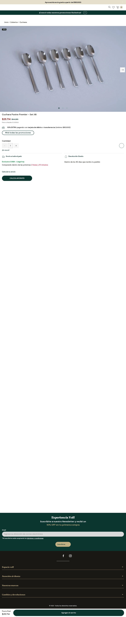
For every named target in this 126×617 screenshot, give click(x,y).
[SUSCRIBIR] (63, 537)
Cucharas (23, 22)
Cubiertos (14, 22)
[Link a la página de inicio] (6, 22)
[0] (117, 8)
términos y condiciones (35, 532)
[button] (18, 133)
